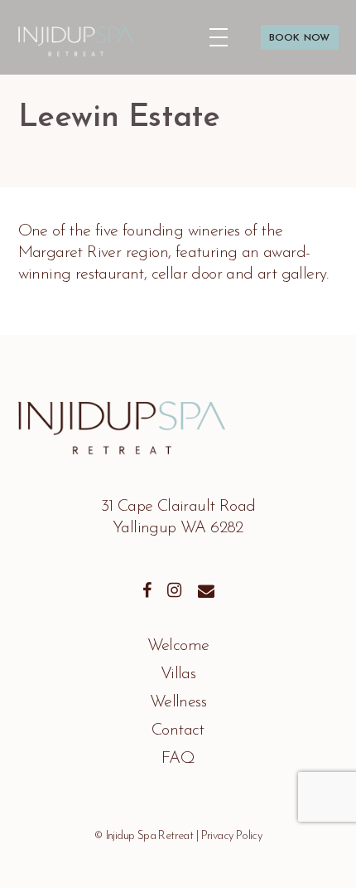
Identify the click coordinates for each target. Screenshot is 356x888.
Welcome (178, 646)
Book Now (288, 27)
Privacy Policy (231, 836)
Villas (178, 674)
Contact (178, 730)
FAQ (178, 758)
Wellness (178, 702)
